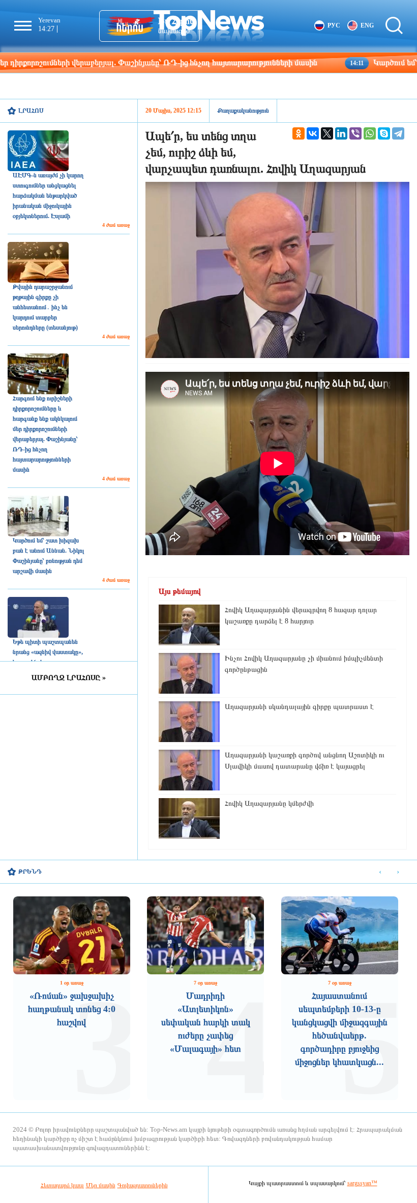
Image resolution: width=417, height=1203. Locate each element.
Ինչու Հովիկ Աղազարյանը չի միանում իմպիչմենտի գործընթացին (304, 663)
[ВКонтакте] (313, 133)
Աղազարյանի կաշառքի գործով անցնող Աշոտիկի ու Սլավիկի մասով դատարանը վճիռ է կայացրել (304, 760)
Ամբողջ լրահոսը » (69, 677)
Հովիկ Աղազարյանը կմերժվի (269, 803)
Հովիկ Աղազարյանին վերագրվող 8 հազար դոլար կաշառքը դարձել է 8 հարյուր (301, 615)
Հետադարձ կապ (62, 1185)
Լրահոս (31, 110)
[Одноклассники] (298, 133)
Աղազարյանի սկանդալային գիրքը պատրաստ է (299, 706)
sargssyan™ (362, 1183)
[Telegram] (398, 133)
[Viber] (355, 133)
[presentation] (380, 872)
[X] (327, 133)
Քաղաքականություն (243, 110)
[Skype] (384, 133)
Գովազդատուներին (142, 1185)
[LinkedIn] (341, 133)
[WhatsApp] (370, 133)
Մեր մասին (100, 1185)
